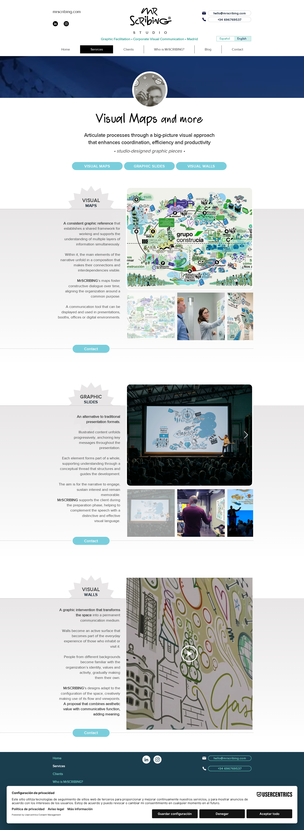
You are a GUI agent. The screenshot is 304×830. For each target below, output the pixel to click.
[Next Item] (246, 238)
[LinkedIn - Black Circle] (55, 23)
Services (59, 766)
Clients (58, 774)
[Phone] (204, 19)
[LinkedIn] (146, 760)
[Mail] (204, 13)
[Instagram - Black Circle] (66, 23)
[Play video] (189, 653)
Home (57, 758)
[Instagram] (157, 760)
